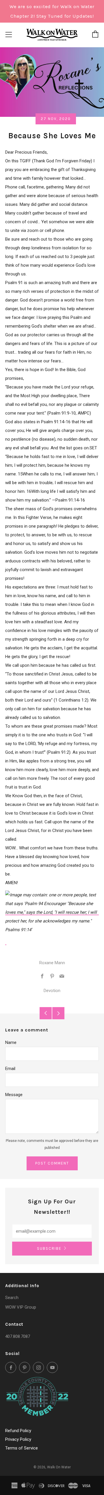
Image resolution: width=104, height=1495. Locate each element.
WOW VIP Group (20, 1307)
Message (14, 1094)
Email (10, 1068)
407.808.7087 (17, 1336)
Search (11, 1297)
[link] (52, 912)
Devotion (52, 990)
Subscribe (49, 1248)
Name (10, 1042)
